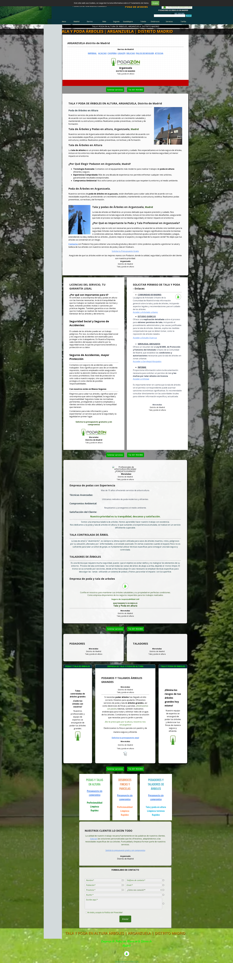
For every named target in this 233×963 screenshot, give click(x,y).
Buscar (188, 15)
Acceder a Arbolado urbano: (145, 312)
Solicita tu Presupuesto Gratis (125, 251)
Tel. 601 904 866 (135, 89)
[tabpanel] (178, 13)
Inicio (64, 21)
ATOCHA (159, 53)
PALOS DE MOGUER (145, 53)
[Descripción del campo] (123, 880)
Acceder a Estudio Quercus (145, 337)
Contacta (73, 244)
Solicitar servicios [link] (115, 89)
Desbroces (155, 21)
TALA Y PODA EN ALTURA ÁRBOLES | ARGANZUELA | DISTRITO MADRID (125, 933)
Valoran (94, 838)
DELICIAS (131, 53)
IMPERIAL (92, 53)
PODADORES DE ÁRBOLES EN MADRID (173, 10)
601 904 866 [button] (179, 13)
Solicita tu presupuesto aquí (125, 737)
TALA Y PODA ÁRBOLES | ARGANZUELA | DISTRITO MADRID (116, 31)
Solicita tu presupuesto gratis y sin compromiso (125, 850)
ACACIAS (102, 53)
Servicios (169, 21)
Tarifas (183, 21)
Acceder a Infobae (141, 379)
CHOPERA (112, 53)
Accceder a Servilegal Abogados (147, 361)
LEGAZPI (122, 53)
